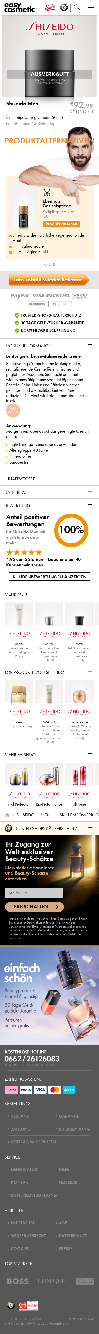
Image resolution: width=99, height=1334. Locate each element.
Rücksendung (74, 1129)
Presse (65, 1248)
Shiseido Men (22, 103)
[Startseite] (7, 815)
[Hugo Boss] (18, 1281)
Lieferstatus (24, 1169)
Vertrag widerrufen (33, 1142)
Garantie (69, 1116)
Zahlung (21, 1129)
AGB (63, 1223)
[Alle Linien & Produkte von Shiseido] (49, 28)
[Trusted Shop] (64, 7)
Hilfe (64, 1169)
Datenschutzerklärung (41, 923)
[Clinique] (52, 1281)
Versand (20, 1116)
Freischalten (31, 906)
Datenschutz (73, 1235)
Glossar (68, 1182)
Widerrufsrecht (28, 1235)
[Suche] (77, 7)
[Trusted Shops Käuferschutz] (11, 1305)
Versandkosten (59, 1323)
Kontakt (20, 1182)
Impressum (22, 1223)
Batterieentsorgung (34, 1195)
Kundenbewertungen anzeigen (50, 577)
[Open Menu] (21, 8)
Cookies (20, 1248)
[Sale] (50, 7)
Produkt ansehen (61, 224)
